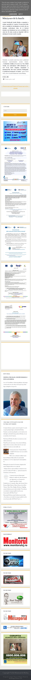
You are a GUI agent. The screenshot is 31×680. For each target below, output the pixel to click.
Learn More (13, 14)
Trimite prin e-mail (9, 79)
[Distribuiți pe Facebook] (8, 77)
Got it (21, 14)
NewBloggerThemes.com (15, 678)
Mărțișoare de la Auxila (13, 18)
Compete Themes (13, 677)
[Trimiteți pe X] (6, 77)
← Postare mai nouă (7, 86)
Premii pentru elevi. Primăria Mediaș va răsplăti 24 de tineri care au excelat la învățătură (18, 451)
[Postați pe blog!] (5, 77)
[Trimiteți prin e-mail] (3, 77)
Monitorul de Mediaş (21, 673)
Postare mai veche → (23, 86)
